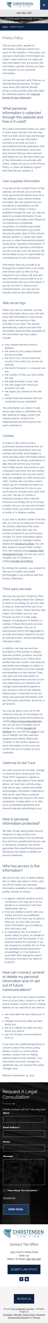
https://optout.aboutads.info (26, 721)
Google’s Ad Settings (22, 561)
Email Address (11, 1127)
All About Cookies (24, 543)
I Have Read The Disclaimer (23, 1190)
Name (6, 1113)
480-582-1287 (24, 13)
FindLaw (36, 1317)
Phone (6, 1142)
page (34, 731)
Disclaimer (9, 1198)
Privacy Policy (29, 1315)
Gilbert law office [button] (24, 1269)
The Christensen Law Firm (22, 1309)
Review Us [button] (24, 1298)
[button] (44, 5)
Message (8, 1156)
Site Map (18, 1315)
